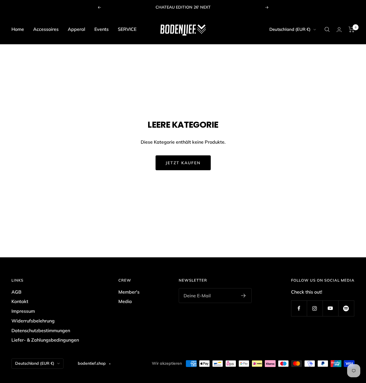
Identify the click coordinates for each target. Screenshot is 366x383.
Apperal (76, 29)
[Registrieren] (243, 296)
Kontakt (19, 301)
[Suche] (327, 29)
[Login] (339, 29)
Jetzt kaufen (183, 162)
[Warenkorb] (352, 29)
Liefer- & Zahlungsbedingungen (45, 340)
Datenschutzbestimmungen (40, 330)
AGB (16, 292)
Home (17, 29)
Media (125, 301)
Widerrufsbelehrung (33, 321)
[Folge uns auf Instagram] (315, 308)
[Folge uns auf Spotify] (346, 308)
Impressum (23, 311)
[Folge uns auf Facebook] (299, 308)
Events (101, 29)
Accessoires (46, 29)
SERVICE (127, 29)
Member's (129, 292)
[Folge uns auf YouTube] (330, 308)
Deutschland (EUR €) (290, 29)
